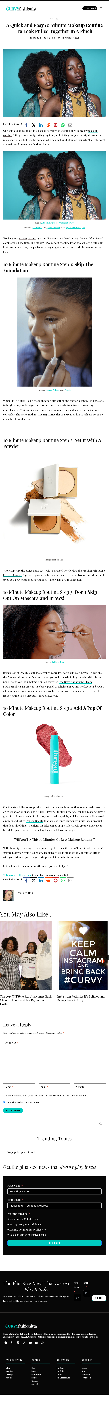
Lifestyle (34, 1377)
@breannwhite (48, 222)
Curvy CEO (35, 1384)
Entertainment (36, 1374)
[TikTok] (42, 1342)
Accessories (86, 1374)
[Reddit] (48, 125)
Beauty (34, 1371)
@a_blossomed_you (75, 227)
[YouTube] (30, 1342)
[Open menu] (101, 8)
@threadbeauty (66, 222)
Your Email (14, 1199)
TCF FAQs (9, 1374)
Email (44, 1086)
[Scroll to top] (7, 1399)
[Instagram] (18, 1342)
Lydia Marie (37, 38)
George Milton (52, 390)
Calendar (60, 1374)
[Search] (100, 1123)
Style (33, 1368)
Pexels (68, 390)
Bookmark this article (17, 875)
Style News (55, 19)
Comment (11, 1042)
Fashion (84, 1368)
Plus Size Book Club (63, 1377)
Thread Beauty (34, 821)
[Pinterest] (55, 125)
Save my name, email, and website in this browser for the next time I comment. (47, 1095)
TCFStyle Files (86, 1377)
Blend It (37, 825)
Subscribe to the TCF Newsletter (22, 1102)
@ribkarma (37, 227)
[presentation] (26, 955)
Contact (9, 1377)
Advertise (9, 1371)
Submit (99, 1298)
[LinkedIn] (41, 125)
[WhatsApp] (63, 125)
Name (9, 1086)
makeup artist (27, 238)
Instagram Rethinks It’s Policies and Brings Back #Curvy (81, 998)
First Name (13, 1185)
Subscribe (54, 1243)
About (8, 1368)
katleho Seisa (58, 662)
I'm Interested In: (17, 1213)
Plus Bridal (60, 1371)
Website (79, 1086)
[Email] (70, 125)
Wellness (35, 1381)
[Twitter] (12, 1342)
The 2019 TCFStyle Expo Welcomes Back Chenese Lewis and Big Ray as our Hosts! (26, 1000)
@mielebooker (53, 227)
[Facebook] (26, 125)
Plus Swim (60, 1368)
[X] (33, 125)
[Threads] (24, 1342)
